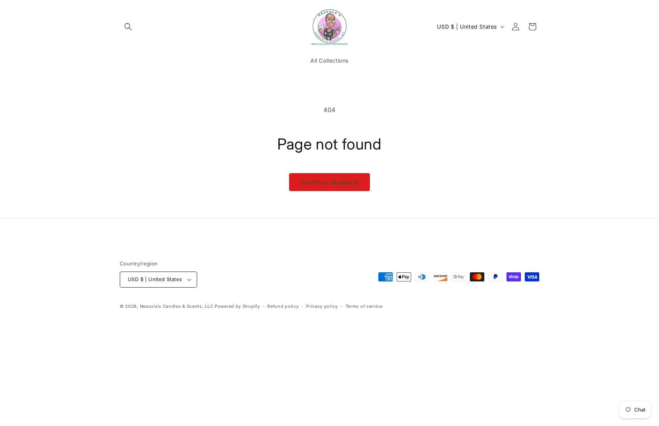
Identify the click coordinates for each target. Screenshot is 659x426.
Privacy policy (322, 306)
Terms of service (364, 306)
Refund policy (283, 306)
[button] (128, 26)
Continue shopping (329, 182)
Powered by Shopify (237, 306)
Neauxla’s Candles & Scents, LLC (177, 306)
